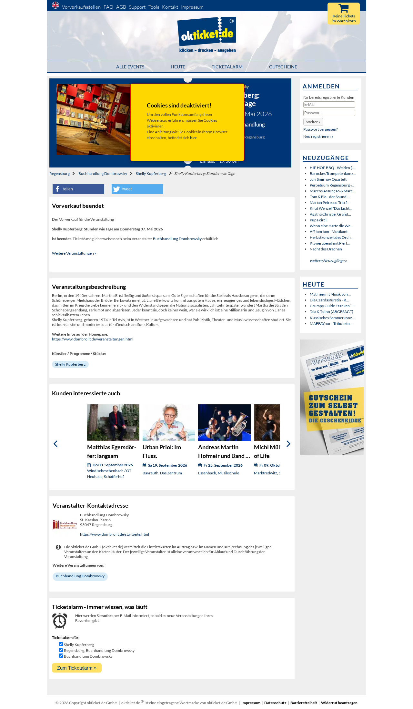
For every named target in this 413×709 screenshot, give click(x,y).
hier (193, 137)
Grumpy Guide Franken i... (332, 305)
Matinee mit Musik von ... (330, 294)
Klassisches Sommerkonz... (332, 317)
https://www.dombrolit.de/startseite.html (114, 534)
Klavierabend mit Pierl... (330, 243)
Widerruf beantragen (339, 702)
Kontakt (170, 7)
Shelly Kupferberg (151, 173)
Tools (153, 7)
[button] (78, 189)
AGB (121, 7)
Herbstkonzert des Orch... (332, 237)
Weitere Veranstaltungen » (74, 253)
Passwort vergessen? (320, 129)
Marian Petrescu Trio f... (329, 202)
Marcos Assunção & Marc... (333, 190)
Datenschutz (275, 702)
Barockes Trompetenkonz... (333, 173)
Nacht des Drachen (326, 249)
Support (137, 7)
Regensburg (59, 173)
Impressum (192, 7)
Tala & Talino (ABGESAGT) (331, 311)
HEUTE (178, 66)
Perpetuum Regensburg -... (332, 185)
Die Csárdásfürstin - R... (329, 300)
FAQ (108, 7)
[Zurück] (55, 444)
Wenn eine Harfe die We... (331, 225)
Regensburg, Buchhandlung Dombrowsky (99, 650)
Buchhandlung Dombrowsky (102, 173)
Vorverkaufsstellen (81, 7)
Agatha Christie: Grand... (330, 214)
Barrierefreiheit (303, 702)
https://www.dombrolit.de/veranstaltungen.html (92, 339)
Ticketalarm (227, 66)
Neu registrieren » (318, 136)
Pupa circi (318, 220)
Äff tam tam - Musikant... (330, 231)
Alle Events (130, 66)
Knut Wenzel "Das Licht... (331, 208)
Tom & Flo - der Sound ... (330, 196)
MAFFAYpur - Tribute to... (331, 323)
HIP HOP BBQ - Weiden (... (332, 167)
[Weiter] (289, 444)
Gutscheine (283, 66)
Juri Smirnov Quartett (328, 179)
